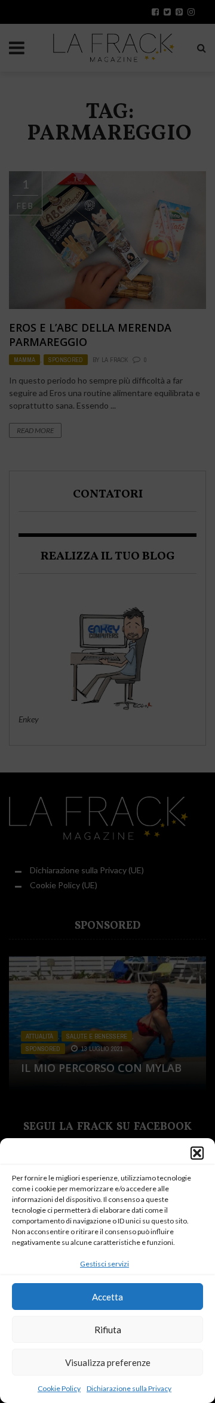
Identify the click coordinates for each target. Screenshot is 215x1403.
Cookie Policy (59, 1388)
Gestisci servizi (104, 1263)
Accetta (107, 1296)
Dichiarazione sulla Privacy (129, 1388)
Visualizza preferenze (107, 1362)
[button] (197, 1153)
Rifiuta (107, 1329)
